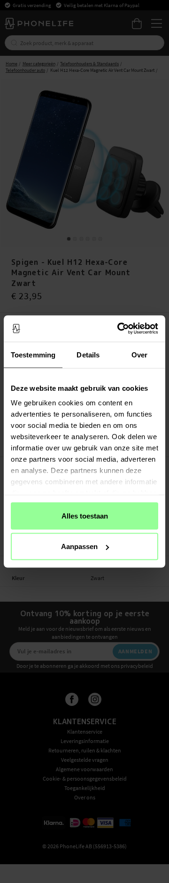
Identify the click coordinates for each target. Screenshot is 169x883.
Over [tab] (139, 354)
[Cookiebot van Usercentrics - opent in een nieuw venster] (119, 329)
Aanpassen (79, 546)
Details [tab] (88, 354)
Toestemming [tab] (33, 354)
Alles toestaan (84, 515)
